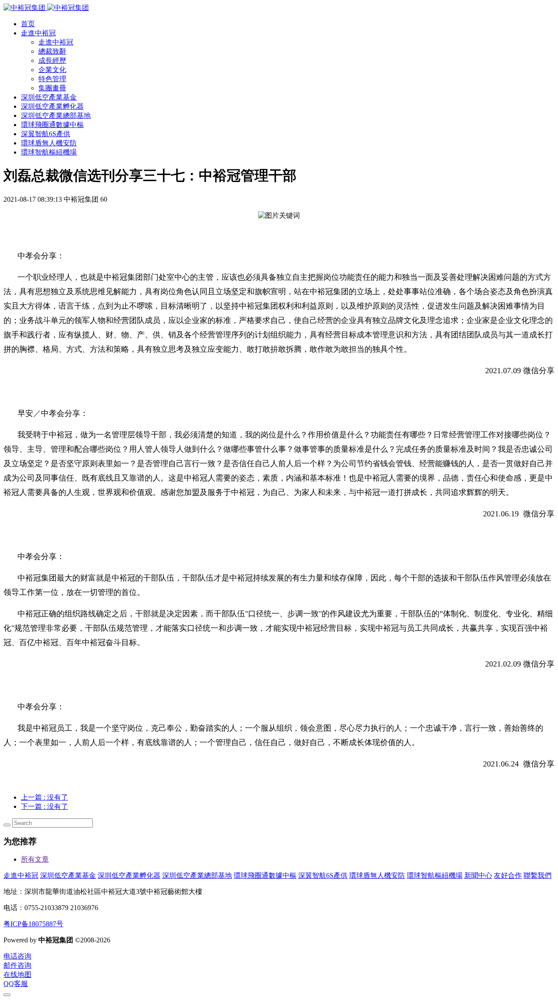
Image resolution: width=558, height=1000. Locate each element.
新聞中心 (478, 875)
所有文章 (35, 859)
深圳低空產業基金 (68, 875)
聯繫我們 (537, 875)
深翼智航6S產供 (322, 875)
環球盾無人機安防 (377, 875)
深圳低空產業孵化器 (129, 875)
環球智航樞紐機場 (435, 875)
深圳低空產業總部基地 (197, 875)
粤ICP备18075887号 (33, 924)
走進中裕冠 (20, 875)
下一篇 (44, 806)
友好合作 (508, 875)
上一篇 (44, 797)
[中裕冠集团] (46, 7)
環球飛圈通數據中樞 (265, 875)
